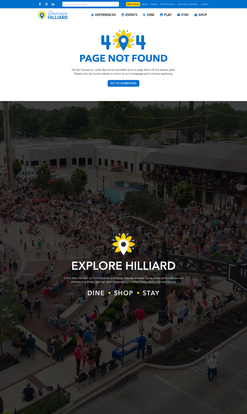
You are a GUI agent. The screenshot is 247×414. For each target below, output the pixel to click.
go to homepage (123, 83)
